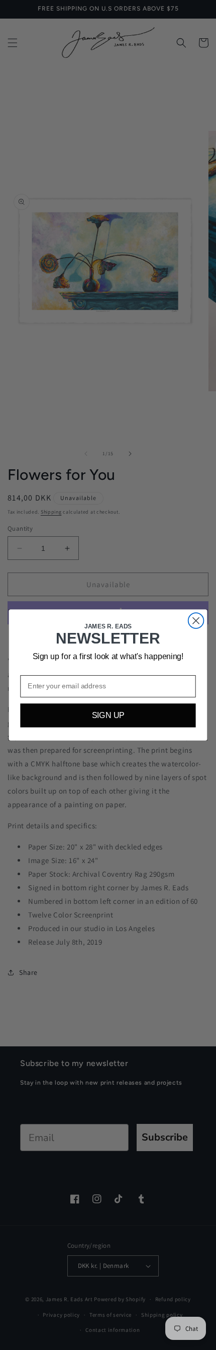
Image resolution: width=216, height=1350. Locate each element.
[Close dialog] (196, 620)
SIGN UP (108, 715)
